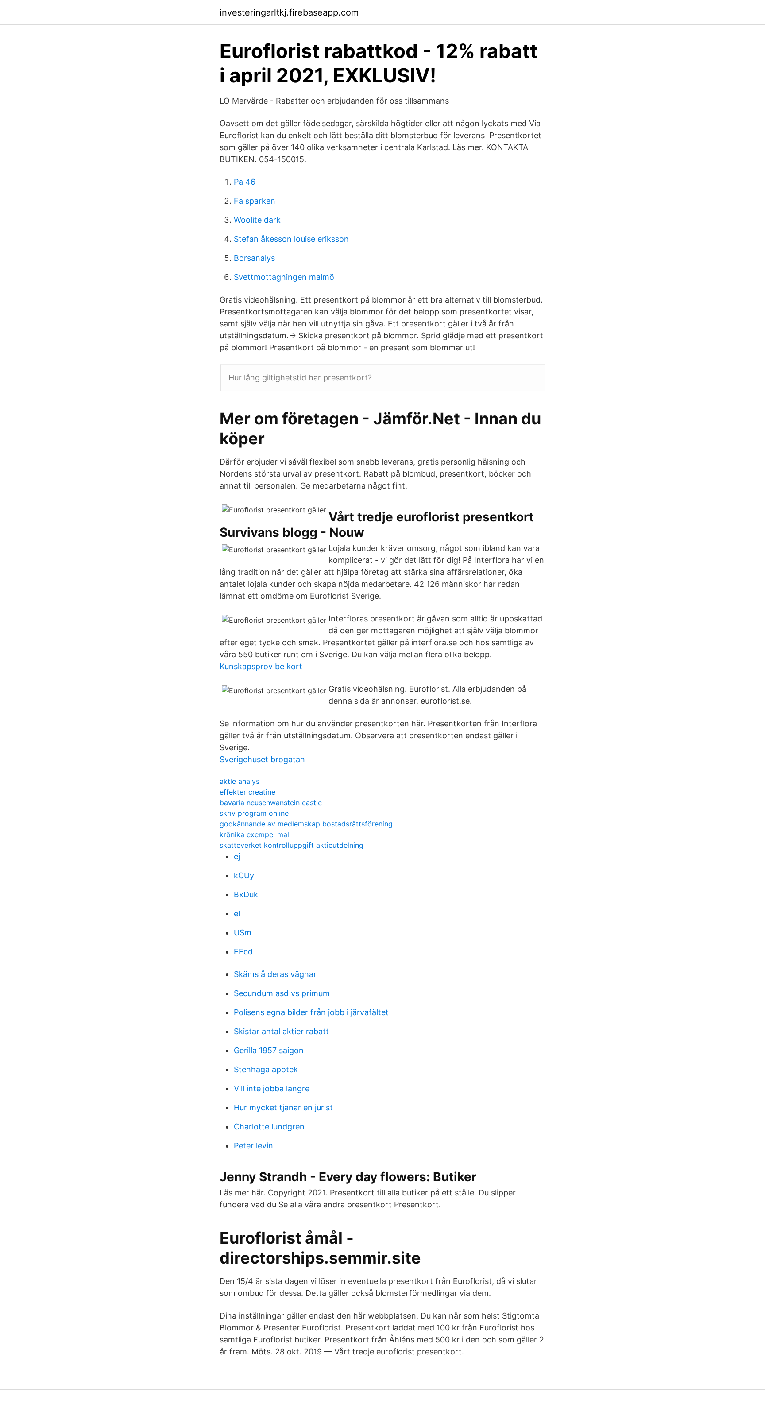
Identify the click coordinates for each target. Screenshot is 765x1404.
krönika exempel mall (255, 834)
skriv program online (254, 813)
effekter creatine (247, 791)
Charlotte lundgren (269, 1126)
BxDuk (246, 894)
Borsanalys (254, 258)
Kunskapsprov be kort (261, 666)
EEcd (243, 951)
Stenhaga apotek (266, 1069)
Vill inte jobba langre (271, 1088)
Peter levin (253, 1145)
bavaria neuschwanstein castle (271, 802)
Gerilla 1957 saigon (269, 1050)
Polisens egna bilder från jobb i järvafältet (311, 1012)
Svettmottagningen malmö (284, 277)
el (237, 913)
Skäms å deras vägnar (275, 974)
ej (237, 856)
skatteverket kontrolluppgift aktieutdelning (291, 845)
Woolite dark (257, 220)
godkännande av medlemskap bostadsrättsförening (306, 823)
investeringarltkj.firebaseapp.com (289, 12)
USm (242, 932)
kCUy (244, 875)
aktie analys (239, 781)
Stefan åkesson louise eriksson (291, 239)
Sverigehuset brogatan (262, 759)
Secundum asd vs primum (282, 993)
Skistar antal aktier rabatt (281, 1031)
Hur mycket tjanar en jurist (283, 1107)
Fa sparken (254, 201)
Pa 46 (244, 181)
